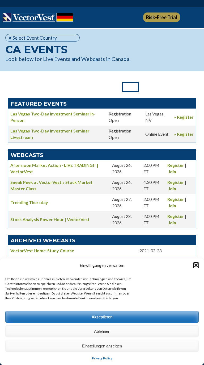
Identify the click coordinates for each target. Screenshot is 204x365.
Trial (161, 17)
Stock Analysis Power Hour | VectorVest (50, 219)
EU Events (15, 87)
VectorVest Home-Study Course (42, 250)
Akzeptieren (102, 316)
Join (172, 171)
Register (175, 165)
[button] (196, 265)
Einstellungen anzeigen (102, 346)
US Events (72, 87)
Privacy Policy (102, 358)
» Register (184, 116)
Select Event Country (34, 38)
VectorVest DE (38, 17)
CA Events (130, 87)
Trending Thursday (29, 202)
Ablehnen (102, 331)
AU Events (188, 87)
